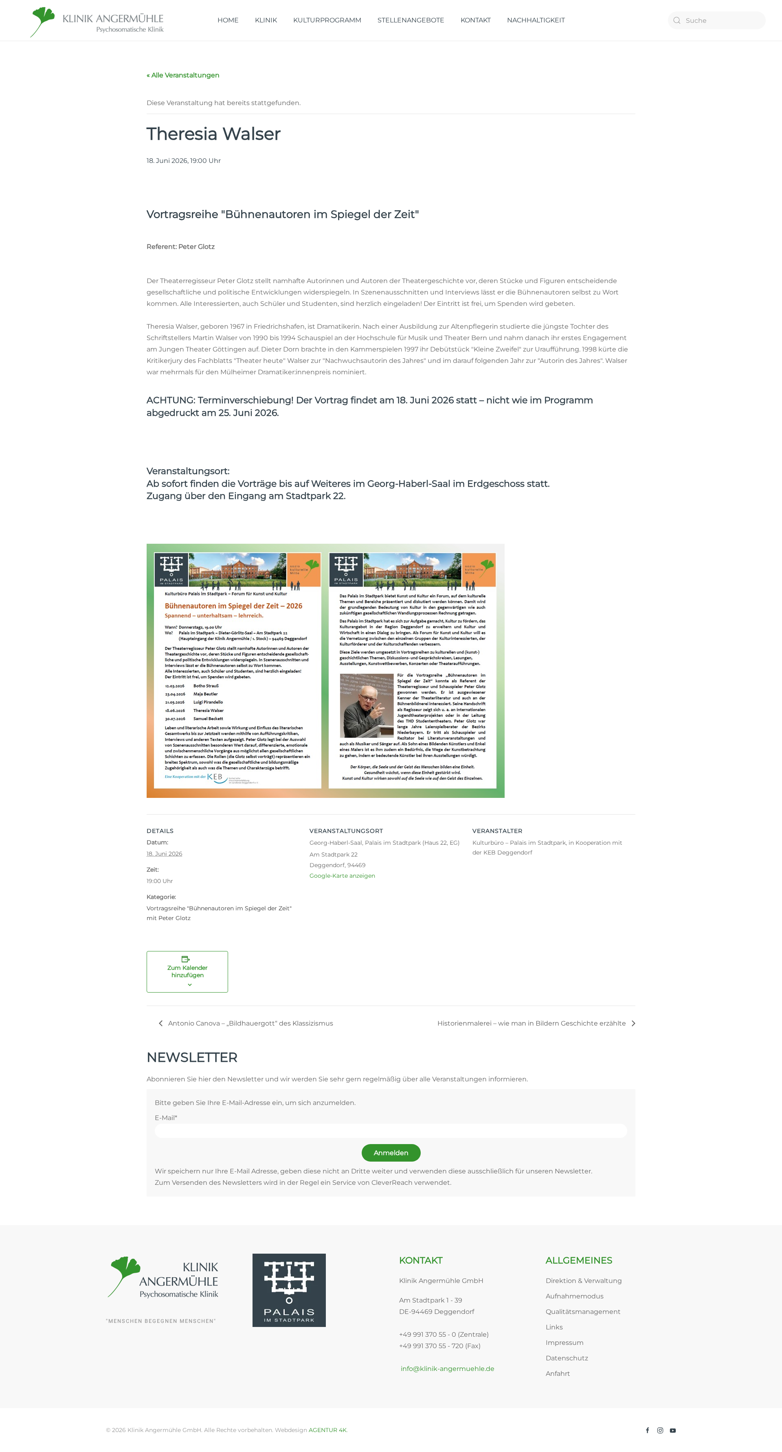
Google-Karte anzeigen (342, 875)
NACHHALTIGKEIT (536, 20)
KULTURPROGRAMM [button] (327, 20)
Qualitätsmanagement (583, 1312)
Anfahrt (558, 1373)
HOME (228, 20)
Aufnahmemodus (575, 1296)
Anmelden (391, 1153)
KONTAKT (476, 20)
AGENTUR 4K (328, 1430)
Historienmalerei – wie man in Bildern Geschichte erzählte (532, 1023)
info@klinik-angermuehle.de (446, 1369)
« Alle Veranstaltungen (183, 75)
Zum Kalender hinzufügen (187, 971)
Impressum (565, 1343)
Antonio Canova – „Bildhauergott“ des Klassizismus (250, 1023)
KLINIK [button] (266, 20)
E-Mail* (166, 1118)
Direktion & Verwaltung (584, 1281)
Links (554, 1327)
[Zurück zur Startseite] (97, 20)
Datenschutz (567, 1358)
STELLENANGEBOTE (411, 20)
